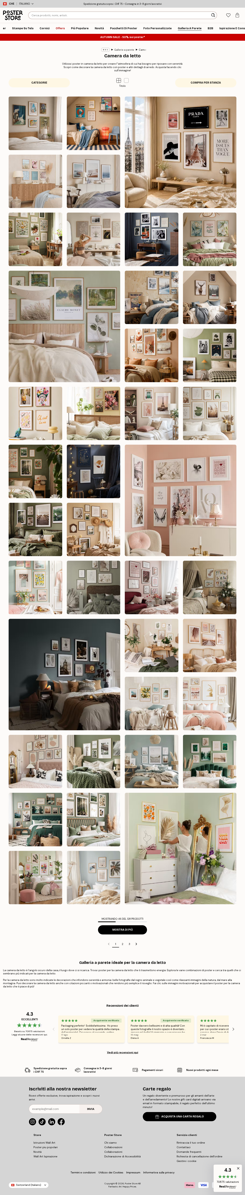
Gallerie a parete (124, 49)
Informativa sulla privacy (159, 1172)
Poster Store (131, 1183)
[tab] (228, 15)
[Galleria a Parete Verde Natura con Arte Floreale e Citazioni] (93, 587)
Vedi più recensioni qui (122, 1052)
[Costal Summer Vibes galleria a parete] (35, 181)
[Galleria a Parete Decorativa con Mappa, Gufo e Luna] (93, 471)
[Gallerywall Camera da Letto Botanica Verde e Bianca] (35, 877)
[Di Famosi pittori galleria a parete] (35, 123)
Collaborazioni (113, 1147)
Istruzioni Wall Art (44, 1142)
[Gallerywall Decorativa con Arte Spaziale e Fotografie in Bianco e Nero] (210, 355)
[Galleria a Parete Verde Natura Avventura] (35, 819)
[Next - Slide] (233, 1029)
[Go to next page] (136, 944)
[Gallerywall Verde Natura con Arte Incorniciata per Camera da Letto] (35, 471)
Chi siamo (110, 1142)
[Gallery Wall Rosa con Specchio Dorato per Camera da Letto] (35, 761)
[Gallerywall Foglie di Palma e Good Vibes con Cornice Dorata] (180, 848)
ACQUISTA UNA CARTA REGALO (182, 1116)
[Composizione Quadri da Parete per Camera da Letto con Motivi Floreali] (210, 239)
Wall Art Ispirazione (45, 1156)
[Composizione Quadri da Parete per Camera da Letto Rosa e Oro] (210, 703)
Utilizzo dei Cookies (111, 1172)
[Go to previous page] (108, 944)
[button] (126, 80)
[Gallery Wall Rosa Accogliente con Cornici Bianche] (180, 500)
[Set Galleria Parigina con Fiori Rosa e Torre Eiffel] (151, 413)
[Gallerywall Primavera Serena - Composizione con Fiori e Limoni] (35, 587)
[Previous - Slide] (54, 1029)
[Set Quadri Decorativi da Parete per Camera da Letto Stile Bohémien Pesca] (151, 355)
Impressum (133, 1172)
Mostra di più (122, 929)
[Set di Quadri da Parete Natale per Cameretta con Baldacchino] (210, 587)
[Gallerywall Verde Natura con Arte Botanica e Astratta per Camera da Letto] (210, 761)
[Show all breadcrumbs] (105, 50)
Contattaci (183, 1147)
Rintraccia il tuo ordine (191, 1142)
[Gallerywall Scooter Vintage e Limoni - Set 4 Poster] (35, 413)
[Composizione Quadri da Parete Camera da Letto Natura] (64, 326)
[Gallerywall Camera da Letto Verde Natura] (93, 819)
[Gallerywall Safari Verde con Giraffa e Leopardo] (93, 761)
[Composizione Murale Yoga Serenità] (93, 239)
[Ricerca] (213, 15)
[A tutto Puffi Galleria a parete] (93, 123)
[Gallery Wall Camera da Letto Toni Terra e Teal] (64, 674)
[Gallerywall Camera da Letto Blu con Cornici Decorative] (151, 239)
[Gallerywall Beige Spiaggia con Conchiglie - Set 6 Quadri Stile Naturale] (210, 645)
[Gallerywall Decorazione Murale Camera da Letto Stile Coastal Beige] (93, 877)
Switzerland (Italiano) (28, 1185)
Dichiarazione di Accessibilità (122, 1156)
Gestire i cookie (186, 1161)
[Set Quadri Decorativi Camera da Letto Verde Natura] (35, 529)
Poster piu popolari (45, 1147)
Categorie (39, 82)
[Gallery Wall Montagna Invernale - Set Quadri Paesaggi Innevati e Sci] (151, 297)
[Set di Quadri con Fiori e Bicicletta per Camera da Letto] (93, 413)
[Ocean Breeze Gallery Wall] (93, 181)
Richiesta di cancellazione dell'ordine (199, 1156)
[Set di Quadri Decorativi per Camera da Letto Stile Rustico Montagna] (210, 297)
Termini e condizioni (83, 1172)
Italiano (24, 3)
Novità (37, 1152)
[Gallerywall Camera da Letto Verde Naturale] (151, 761)
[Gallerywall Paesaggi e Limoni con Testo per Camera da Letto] (151, 703)
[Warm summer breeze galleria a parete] (93, 529)
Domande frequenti (189, 1152)
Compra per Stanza (206, 82)
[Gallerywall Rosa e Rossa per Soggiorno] (151, 587)
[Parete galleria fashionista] (180, 152)
